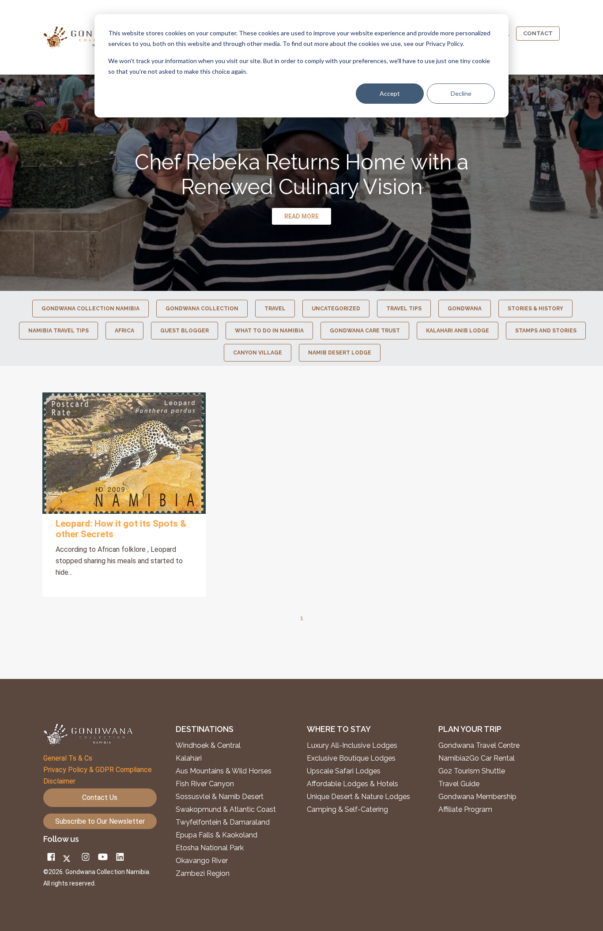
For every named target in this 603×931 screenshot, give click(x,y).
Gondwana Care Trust (365, 331)
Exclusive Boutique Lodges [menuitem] (352, 758)
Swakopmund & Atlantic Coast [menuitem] (226, 810)
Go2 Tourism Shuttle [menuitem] (471, 771)
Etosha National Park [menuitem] (210, 848)
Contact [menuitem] (538, 33)
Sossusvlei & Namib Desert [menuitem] (220, 797)
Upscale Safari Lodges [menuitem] (344, 771)
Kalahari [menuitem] (189, 758)
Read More (124, 452)
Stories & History (535, 308)
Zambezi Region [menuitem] (203, 874)
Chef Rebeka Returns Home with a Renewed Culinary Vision (301, 174)
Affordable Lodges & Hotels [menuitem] (352, 784)
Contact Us (99, 797)
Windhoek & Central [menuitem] (208, 746)
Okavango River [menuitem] (202, 861)
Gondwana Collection (202, 308)
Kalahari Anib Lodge (457, 331)
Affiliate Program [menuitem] (465, 810)
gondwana (465, 308)
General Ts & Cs (67, 758)
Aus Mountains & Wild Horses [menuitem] (223, 771)
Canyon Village (257, 353)
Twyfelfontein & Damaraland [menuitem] (223, 822)
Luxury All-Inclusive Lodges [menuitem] (352, 746)
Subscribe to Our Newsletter (100, 821)
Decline (461, 93)
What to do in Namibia (269, 331)
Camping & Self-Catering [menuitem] (347, 810)
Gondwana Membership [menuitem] (477, 797)
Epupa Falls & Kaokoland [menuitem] (216, 835)
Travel (275, 308)
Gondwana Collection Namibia (90, 308)
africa (124, 331)
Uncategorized (336, 308)
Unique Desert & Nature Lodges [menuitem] (358, 797)
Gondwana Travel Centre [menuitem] (479, 746)
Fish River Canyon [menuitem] (205, 784)
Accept (390, 93)
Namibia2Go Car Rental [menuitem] (476, 758)
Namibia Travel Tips (58, 331)
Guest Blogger (184, 331)
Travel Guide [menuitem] (458, 784)
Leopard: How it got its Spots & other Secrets (121, 528)
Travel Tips (404, 308)
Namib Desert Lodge (339, 353)
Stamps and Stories (546, 331)
